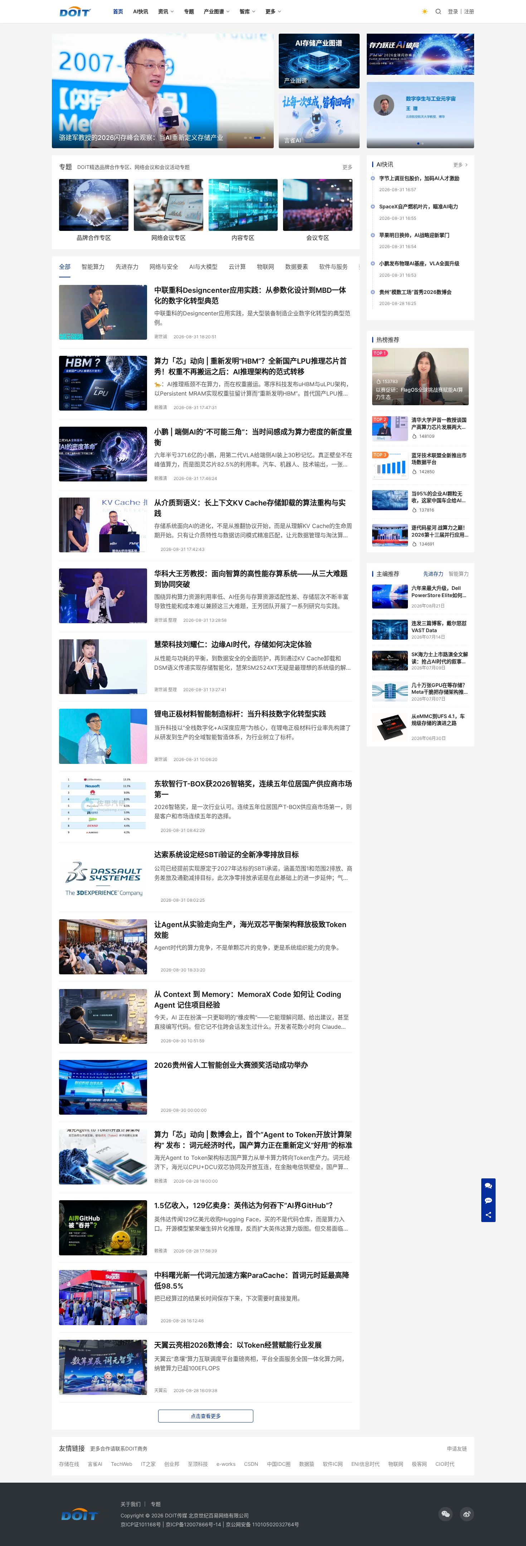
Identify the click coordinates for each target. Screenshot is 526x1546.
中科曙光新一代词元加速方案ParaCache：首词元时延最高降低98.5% (251, 1280)
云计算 (237, 266)
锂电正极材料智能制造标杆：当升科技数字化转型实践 (240, 714)
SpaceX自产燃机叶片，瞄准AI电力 (418, 206)
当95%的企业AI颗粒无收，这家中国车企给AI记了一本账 (439, 500)
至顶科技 (198, 1464)
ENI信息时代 (365, 1464)
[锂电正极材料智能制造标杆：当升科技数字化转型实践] (103, 736)
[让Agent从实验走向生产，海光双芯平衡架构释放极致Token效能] (103, 946)
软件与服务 (333, 266)
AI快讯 (140, 11)
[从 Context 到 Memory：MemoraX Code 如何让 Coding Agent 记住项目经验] (103, 1016)
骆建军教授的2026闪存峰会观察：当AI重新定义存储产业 (141, 137)
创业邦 (171, 1464)
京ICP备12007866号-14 (193, 1524)
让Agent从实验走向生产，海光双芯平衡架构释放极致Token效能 (250, 929)
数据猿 (306, 1464)
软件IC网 (333, 1464)
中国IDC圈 (279, 1464)
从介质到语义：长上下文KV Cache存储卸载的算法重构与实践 (250, 508)
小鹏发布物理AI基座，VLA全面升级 (419, 263)
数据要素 (296, 266)
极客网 (419, 1464)
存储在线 (69, 1464)
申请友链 (457, 1448)
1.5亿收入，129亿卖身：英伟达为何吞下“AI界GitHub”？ (245, 1205)
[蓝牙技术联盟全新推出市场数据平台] (390, 465)
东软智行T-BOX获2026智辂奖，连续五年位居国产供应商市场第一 (253, 789)
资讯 (163, 11)
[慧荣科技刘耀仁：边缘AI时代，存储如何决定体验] (103, 666)
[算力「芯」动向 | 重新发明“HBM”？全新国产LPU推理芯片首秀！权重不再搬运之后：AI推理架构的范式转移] (103, 383)
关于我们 (131, 1504)
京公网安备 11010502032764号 (262, 1524)
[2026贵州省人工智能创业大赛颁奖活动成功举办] (103, 1087)
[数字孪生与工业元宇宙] (420, 115)
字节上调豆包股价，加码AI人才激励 (419, 178)
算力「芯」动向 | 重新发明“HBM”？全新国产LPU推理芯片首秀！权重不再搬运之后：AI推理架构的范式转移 (250, 366)
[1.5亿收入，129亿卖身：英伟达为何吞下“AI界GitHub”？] (103, 1227)
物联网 (265, 266)
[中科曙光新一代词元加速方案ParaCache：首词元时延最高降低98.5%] (103, 1297)
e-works (225, 1464)
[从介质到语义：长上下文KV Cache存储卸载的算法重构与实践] (103, 525)
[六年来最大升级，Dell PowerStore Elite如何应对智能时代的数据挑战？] (390, 597)
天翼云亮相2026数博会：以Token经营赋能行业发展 (238, 1345)
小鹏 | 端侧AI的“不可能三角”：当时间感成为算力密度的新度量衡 (253, 437)
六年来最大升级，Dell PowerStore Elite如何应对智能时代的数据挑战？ (439, 595)
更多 (271, 11)
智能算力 (93, 266)
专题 (189, 11)
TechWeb (121, 1464)
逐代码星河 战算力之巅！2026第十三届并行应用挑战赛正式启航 (439, 534)
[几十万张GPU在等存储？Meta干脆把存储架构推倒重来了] (390, 692)
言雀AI (95, 1464)
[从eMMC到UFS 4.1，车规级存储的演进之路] (390, 727)
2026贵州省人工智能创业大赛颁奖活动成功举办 (231, 1065)
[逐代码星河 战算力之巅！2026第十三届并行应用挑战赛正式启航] (390, 535)
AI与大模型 (203, 266)
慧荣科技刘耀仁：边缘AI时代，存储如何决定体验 (233, 644)
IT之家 (148, 1464)
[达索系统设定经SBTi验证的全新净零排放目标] (103, 877)
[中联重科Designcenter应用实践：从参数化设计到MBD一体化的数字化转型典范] (103, 312)
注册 (469, 11)
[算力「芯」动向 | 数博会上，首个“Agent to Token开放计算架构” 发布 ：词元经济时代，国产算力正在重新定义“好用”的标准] (103, 1156)
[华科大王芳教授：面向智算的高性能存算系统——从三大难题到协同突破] (103, 596)
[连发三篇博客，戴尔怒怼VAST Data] (390, 630)
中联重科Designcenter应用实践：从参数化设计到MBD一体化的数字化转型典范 (250, 295)
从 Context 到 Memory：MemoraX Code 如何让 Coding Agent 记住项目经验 (247, 999)
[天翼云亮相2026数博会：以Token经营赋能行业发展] (103, 1367)
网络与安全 (164, 266)
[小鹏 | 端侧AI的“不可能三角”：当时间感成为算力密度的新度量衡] (103, 454)
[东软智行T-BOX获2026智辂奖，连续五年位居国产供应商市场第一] (103, 806)
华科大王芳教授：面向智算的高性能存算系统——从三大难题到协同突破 (250, 579)
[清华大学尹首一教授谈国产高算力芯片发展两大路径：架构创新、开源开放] (390, 428)
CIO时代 (444, 1464)
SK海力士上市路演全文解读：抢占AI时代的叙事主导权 (439, 661)
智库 (245, 11)
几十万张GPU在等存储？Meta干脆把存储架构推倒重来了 (440, 692)
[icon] (445, 1514)
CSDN (251, 1464)
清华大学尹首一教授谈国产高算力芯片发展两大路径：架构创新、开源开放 (439, 427)
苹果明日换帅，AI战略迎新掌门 (414, 235)
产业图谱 (214, 11)
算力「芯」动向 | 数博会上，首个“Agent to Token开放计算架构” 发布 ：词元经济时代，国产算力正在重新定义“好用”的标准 (253, 1139)
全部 (64, 266)
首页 (118, 11)
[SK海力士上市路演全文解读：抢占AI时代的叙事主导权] (390, 660)
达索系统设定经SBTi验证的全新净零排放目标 (226, 854)
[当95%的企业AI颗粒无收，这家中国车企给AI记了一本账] (390, 500)
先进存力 (127, 266)
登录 (453, 11)
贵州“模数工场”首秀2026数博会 (415, 292)
